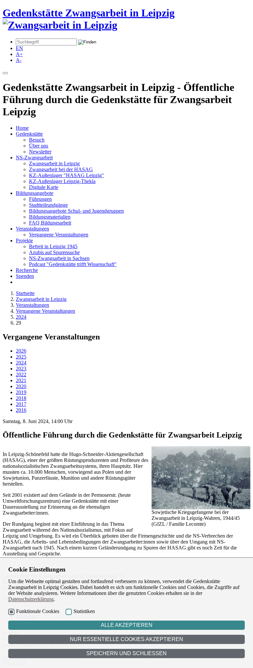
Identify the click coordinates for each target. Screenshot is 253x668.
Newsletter (40, 151)
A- (18, 60)
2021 (21, 380)
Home (22, 128)
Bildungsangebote (34, 193)
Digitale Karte (43, 187)
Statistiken (84, 611)
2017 (21, 404)
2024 (21, 317)
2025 (21, 357)
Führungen (40, 199)
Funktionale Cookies (37, 611)
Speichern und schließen (126, 653)
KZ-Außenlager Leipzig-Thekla (62, 181)
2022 (21, 374)
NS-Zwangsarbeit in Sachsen (59, 258)
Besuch (36, 140)
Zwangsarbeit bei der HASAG (61, 169)
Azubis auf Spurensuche (54, 252)
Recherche (27, 270)
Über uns (38, 145)
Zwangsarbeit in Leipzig (54, 163)
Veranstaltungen (32, 228)
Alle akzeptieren (127, 625)
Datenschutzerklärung (31, 599)
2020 (21, 386)
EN (19, 48)
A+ (19, 54)
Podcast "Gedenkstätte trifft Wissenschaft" (73, 264)
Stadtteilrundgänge (48, 205)
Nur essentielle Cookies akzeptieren (126, 639)
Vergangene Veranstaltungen (58, 234)
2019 (21, 392)
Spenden (25, 276)
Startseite (25, 293)
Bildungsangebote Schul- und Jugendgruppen (76, 211)
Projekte (24, 240)
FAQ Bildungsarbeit (50, 223)
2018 (21, 398)
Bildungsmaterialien (49, 217)
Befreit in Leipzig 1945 (53, 246)
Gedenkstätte (29, 134)
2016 (21, 410)
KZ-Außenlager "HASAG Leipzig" (66, 175)
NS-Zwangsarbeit (34, 157)
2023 (21, 368)
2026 (21, 351)
